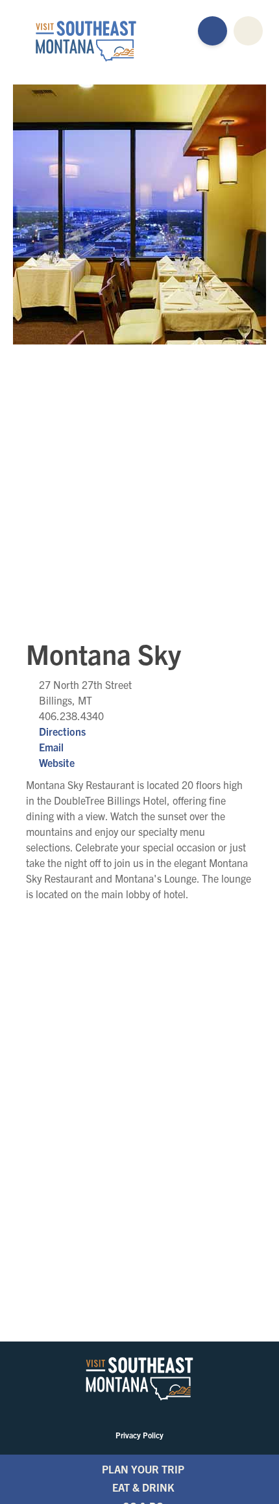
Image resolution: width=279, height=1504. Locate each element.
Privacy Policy (139, 1435)
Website (57, 762)
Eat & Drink (143, 1487)
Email (51, 746)
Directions (62, 731)
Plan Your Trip (143, 1468)
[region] (139, 481)
